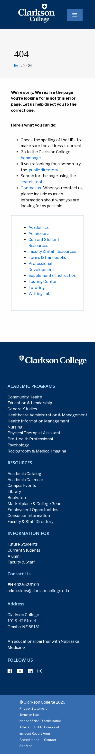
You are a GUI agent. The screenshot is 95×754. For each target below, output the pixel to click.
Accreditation (29, 740)
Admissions (38, 233)
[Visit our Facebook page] (10, 671)
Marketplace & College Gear (34, 503)
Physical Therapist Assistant (34, 433)
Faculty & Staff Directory (30, 521)
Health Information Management (38, 421)
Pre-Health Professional (30, 439)
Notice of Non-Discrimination (40, 721)
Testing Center (42, 281)
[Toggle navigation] (75, 15)
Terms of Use (29, 715)
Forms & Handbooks (47, 257)
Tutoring (36, 287)
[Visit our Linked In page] (30, 671)
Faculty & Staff (21, 562)
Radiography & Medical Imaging (37, 451)
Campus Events (22, 485)
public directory (43, 170)
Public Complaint (46, 727)
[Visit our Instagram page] (40, 671)
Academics (38, 227)
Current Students (24, 550)
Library (14, 491)
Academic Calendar (25, 479)
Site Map (25, 746)
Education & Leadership (30, 403)
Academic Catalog (24, 473)
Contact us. (31, 188)
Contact (50, 740)
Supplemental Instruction (52, 275)
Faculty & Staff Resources (52, 251)
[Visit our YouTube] (20, 671)
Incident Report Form (34, 733)
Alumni (14, 556)
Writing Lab (39, 293)
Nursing (15, 427)
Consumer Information (29, 515)
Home (18, 65)
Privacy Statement (33, 708)
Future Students (23, 544)
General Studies (22, 409)
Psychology (18, 445)
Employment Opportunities (33, 510)
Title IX (24, 727)
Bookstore (18, 497)
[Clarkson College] (29, 13)
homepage (31, 158)
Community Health (25, 397)
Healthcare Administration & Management (47, 415)
